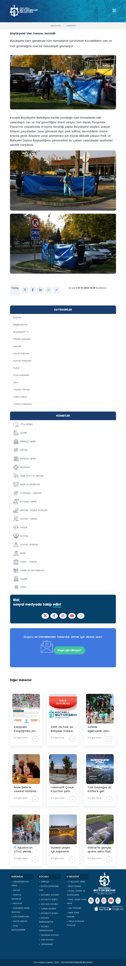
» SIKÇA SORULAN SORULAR (75, 923)
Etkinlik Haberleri (22, 339)
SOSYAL (24, 536)
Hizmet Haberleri (22, 360)
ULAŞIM (24, 579)
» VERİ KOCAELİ (46, 939)
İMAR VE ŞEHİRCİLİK (30, 484)
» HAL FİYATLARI (74, 908)
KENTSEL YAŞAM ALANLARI (33, 510)
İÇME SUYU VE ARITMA (32, 475)
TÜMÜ (23, 587)
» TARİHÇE (44, 881)
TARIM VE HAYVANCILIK (32, 570)
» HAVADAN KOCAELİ (49, 935)
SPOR (23, 553)
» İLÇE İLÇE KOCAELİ (48, 904)
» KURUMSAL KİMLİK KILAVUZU (21, 910)
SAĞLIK (23, 527)
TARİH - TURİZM (28, 561)
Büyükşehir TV (21, 331)
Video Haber (20, 396)
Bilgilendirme (20, 324)
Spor (15, 382)
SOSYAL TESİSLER (29, 544)
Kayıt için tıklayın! (69, 650)
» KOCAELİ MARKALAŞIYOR (46, 919)
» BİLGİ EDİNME (74, 886)
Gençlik (17, 346)
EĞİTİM (23, 450)
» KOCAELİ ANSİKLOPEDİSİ (46, 928)
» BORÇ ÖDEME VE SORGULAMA (76, 892)
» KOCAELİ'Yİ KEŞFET (48, 899)
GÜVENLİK (25, 467)
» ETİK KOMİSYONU (20, 916)
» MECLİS (16, 890)
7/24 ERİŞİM (26, 424)
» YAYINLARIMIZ (46, 944)
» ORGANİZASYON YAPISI (20, 883)
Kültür (16, 367)
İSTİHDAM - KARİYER (30, 493)
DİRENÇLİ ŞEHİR (28, 441)
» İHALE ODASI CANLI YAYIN (77, 901)
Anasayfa (55, 25)
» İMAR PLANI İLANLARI (73, 914)
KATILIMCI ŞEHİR (28, 501)
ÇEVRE (23, 432)
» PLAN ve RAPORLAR (16, 896)
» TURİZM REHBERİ (47, 908)
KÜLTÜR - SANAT (29, 518)
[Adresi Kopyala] (56, 290)
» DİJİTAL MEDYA (19, 921)
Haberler (71, 25)
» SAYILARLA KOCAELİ (49, 894)
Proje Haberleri (21, 375)
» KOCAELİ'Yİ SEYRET (48, 913)
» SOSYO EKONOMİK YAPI (49, 888)
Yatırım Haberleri (22, 404)
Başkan (17, 317)
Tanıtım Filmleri (21, 389)
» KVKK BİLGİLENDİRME (18, 927)
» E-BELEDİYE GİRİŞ (76, 881)
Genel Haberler (21, 353)
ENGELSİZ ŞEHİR (28, 458)
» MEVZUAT (17, 903)
